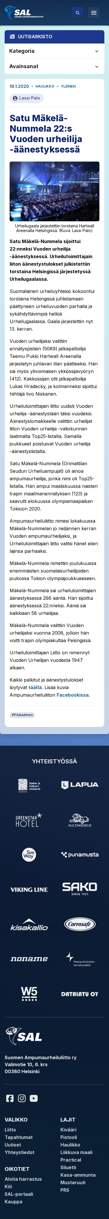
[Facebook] (10, 1098)
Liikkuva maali (76, 1152)
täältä (35, 687)
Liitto (10, 1130)
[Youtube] (34, 1098)
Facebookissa (73, 695)
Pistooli (68, 1137)
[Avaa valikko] (94, 13)
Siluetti (68, 1167)
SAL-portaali (19, 1194)
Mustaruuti (72, 1182)
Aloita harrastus (23, 1179)
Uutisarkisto (35, 36)
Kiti (8, 1186)
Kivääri (68, 1130)
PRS (64, 1190)
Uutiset (13, 1145)
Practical (70, 1160)
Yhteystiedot (19, 1152)
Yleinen (68, 86)
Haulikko (44, 86)
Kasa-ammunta (78, 1175)
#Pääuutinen (22, 715)
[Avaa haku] (77, 13)
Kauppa (13, 1201)
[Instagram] (21, 1098)
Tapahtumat (19, 1137)
